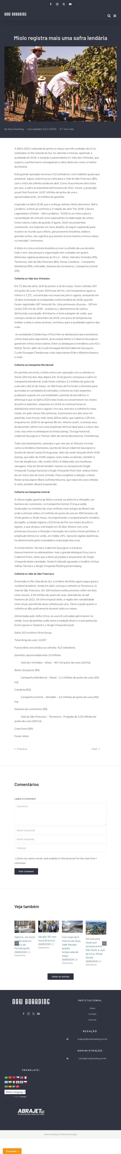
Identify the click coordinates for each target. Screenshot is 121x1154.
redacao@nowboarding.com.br (92, 1039)
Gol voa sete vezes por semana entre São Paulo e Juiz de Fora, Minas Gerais (92, 927)
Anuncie (92, 1019)
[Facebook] (23, 1013)
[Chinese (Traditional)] (14, 1077)
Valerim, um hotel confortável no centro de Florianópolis (21, 926)
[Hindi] (10, 1082)
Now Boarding (16, 129)
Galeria (28, 926)
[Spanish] (10, 1086)
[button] (16, 943)
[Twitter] (33, 1013)
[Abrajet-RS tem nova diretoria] (48, 926)
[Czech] (17, 1077)
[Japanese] (17, 1082)
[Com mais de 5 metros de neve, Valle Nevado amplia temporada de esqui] (72, 927)
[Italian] (14, 1082)
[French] (25, 1077)
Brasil (56, 257)
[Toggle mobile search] (109, 15)
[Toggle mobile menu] (115, 15)
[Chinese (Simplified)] (10, 1077)
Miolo (93, 148)
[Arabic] (6, 1078)
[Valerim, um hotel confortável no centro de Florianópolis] (24, 927)
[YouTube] (38, 1013)
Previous (22, 748)
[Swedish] (14, 1086)
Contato (92, 1014)
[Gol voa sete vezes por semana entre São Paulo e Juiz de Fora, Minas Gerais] (96, 928)
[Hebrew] (6, 1082)
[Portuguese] (6, 1086)
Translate (22, 1097)
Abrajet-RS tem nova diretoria (45, 926)
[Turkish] (17, 1086)
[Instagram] (28, 1013)
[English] (21, 1077)
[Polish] (25, 1082)
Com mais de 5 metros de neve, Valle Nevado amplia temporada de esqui (68, 926)
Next (94, 748)
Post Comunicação (68, 1134)
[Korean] (21, 1082)
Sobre (92, 1008)
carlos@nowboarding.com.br (92, 1058)
